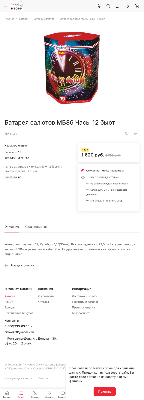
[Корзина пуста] (137, 6)
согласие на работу (101, 377)
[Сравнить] (136, 133)
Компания (45, 289)
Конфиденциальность (18, 378)
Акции (8, 302)
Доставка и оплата (84, 296)
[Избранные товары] (127, 6)
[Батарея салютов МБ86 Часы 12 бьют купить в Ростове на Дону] (72, 69)
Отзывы (43, 302)
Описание (11, 227)
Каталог (9, 296)
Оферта (43, 378)
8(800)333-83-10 (16, 326)
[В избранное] (127, 133)
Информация (81, 289)
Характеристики (37, 227)
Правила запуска (83, 307)
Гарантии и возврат (85, 302)
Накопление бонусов (18, 313)
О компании (46, 296)
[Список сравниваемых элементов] (118, 6)
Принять (104, 391)
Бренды (9, 307)
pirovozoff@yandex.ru (19, 332)
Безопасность (81, 313)
